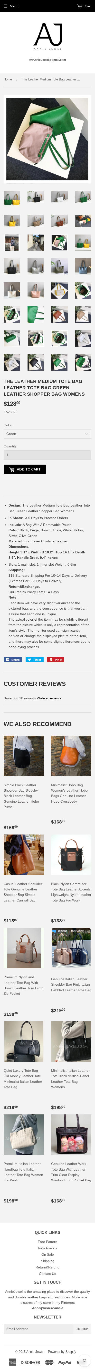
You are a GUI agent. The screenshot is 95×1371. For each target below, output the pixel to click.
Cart (87, 6)
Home (8, 79)
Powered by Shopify (62, 1352)
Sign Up (82, 1329)
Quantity (10, 446)
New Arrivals (47, 1248)
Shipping (47, 1261)
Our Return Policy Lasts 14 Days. (35, 592)
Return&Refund (47, 1267)
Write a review (48, 698)
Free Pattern (47, 1242)
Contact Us (47, 1274)
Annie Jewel (34, 1352)
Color (8, 425)
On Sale (47, 1254)
